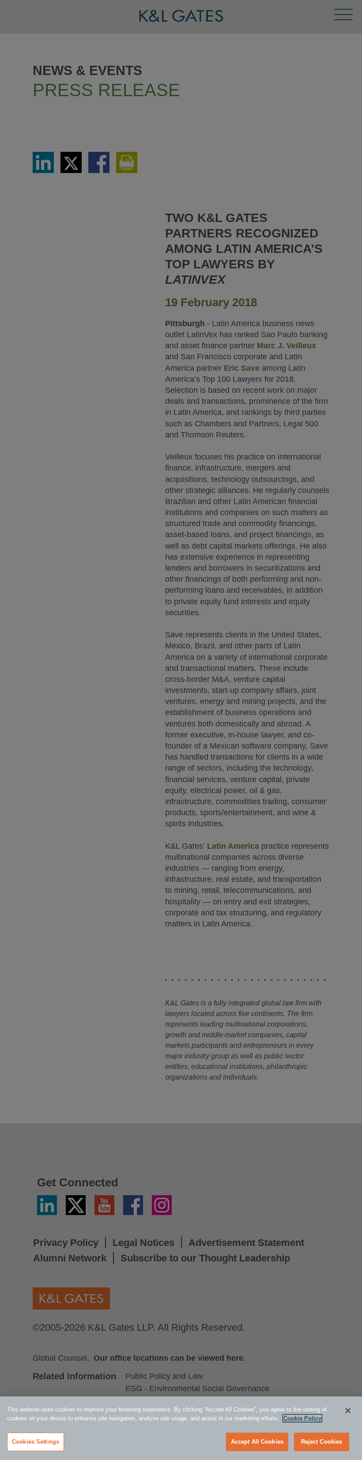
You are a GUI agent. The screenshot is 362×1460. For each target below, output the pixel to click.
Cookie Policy (302, 1418)
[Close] (348, 1410)
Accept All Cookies (257, 1441)
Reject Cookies (322, 1441)
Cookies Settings (35, 1441)
